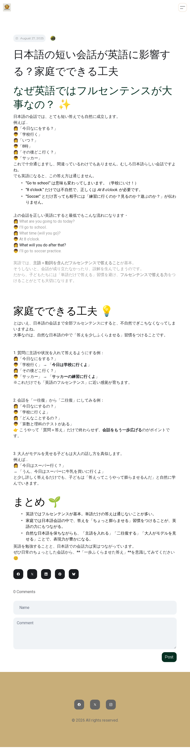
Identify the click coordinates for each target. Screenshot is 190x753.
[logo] (7, 7)
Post (169, 657)
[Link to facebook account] (79, 705)
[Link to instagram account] (111, 705)
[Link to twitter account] (95, 705)
